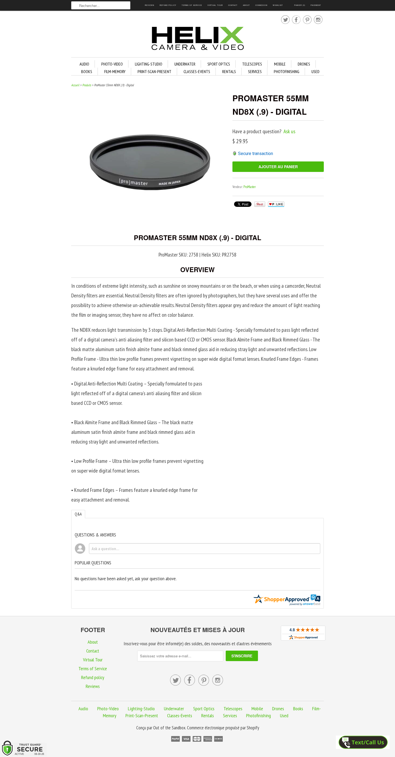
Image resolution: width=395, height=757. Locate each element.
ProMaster (249, 187)
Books (86, 71)
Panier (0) (299, 5)
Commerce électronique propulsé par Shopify (223, 728)
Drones (304, 64)
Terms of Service (192, 5)
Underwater (184, 64)
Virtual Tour (215, 5)
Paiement (316, 5)
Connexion (261, 5)
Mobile (280, 64)
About (246, 5)
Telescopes (252, 64)
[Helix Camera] (197, 39)
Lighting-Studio (148, 64)
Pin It (259, 204)
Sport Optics (218, 64)
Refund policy (168, 5)
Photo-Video (112, 64)
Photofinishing (286, 71)
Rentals (229, 71)
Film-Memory (114, 71)
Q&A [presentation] (78, 514)
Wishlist (278, 5)
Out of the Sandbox (169, 728)
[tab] (78, 514)
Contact (233, 5)
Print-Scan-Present (154, 71)
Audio (84, 64)
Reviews (149, 5)
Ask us (289, 131)
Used (315, 71)
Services (255, 71)
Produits (86, 85)
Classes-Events (197, 71)
